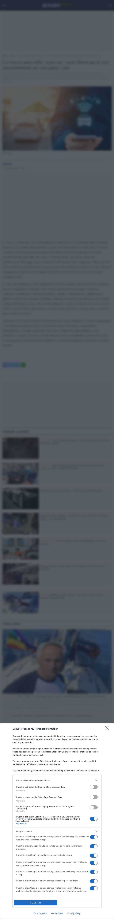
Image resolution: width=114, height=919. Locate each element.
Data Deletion (40, 913)
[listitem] (57, 780)
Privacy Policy (73, 913)
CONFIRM (35, 903)
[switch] (94, 787)
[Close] (108, 729)
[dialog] (57, 821)
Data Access (57, 913)
